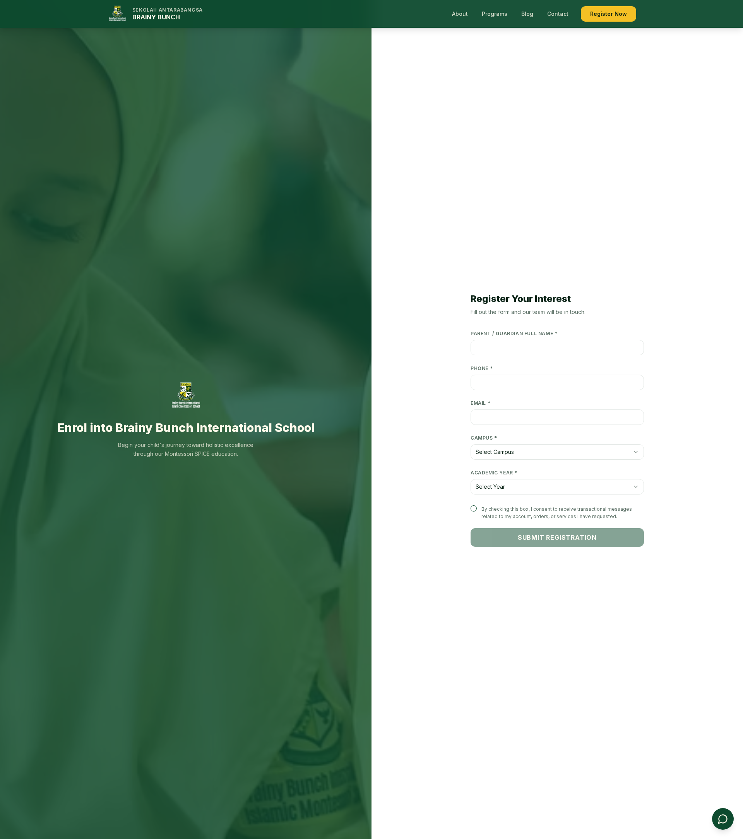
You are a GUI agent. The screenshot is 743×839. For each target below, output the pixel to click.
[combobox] (557, 452)
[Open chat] (723, 819)
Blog (527, 13)
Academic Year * (494, 473)
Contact (557, 13)
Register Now (608, 13)
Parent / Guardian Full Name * (514, 333)
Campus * (484, 438)
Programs (494, 13)
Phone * (482, 368)
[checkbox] (474, 508)
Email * (480, 403)
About (460, 13)
